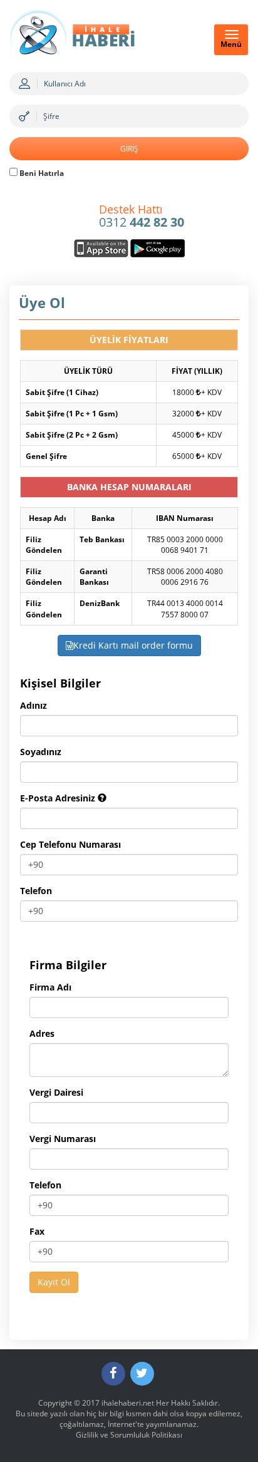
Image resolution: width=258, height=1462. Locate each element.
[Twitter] (142, 1374)
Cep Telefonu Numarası (70, 844)
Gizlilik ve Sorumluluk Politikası (129, 1434)
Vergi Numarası (62, 1139)
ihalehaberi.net (127, 1403)
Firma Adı (50, 987)
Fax (36, 1231)
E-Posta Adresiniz (59, 798)
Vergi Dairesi (56, 1092)
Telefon (36, 891)
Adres (41, 1033)
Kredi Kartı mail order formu (133, 645)
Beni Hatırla (41, 173)
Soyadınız (40, 752)
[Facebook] (113, 1374)
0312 (141, 216)
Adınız (33, 705)
